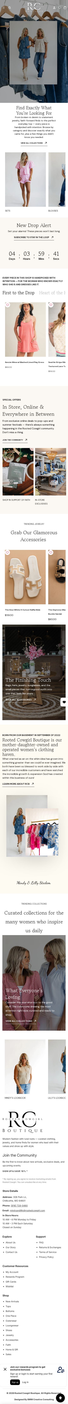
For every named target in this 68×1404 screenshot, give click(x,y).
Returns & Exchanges (50, 1247)
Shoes (9, 1330)
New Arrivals (12, 1301)
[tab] (18, 293)
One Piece (11, 1315)
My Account (12, 1272)
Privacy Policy (46, 1257)
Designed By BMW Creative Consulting (34, 1399)
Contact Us (11, 1252)
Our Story (11, 1247)
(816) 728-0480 (19, 1205)
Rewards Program (15, 1276)
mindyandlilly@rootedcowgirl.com (27, 1210)
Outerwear (11, 1320)
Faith (8, 1344)
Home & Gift (12, 1349)
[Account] (54, 7)
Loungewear (12, 1325)
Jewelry (10, 1335)
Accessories (12, 1340)
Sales (8, 1354)
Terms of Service (47, 1252)
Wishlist (10, 1286)
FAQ (41, 1242)
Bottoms (10, 1311)
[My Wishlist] (59, 7)
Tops (8, 1306)
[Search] (9, 7)
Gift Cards (11, 1281)
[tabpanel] (34, 338)
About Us (10, 1242)
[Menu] (3, 7)
